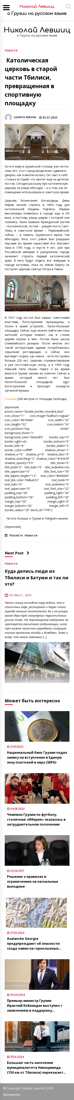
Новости (11, 50)
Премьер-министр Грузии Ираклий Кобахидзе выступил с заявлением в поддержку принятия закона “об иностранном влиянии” (37, 1005)
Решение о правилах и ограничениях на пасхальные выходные (32, 881)
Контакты (11, 1094)
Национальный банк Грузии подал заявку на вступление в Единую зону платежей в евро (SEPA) (37, 757)
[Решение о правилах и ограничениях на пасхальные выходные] (37, 850)
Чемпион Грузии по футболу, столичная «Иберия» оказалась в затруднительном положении (36, 819)
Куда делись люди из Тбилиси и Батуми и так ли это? (36, 577)
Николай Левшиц (37, 30)
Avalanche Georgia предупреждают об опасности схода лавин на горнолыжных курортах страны (33, 943)
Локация (10, 399)
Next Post (14, 553)
